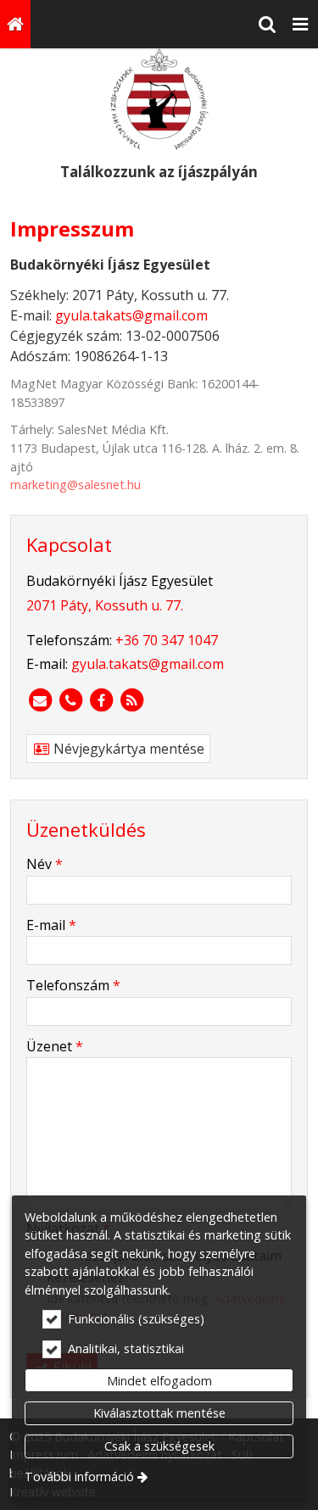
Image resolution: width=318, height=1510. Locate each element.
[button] (300, 24)
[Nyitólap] (15, 24)
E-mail (51, 925)
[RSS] (131, 700)
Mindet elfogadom (159, 1381)
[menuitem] (15, 24)
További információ (79, 1476)
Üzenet (54, 1046)
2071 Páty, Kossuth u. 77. (104, 605)
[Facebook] (100, 700)
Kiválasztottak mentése (159, 1413)
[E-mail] (39, 700)
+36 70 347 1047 (166, 640)
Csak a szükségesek (159, 1446)
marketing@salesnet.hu (75, 484)
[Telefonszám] (70, 700)
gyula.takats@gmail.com (131, 315)
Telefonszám (73, 985)
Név (44, 864)
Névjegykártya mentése (127, 748)
